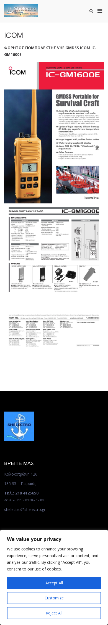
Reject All (54, 613)
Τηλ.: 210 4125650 (21, 493)
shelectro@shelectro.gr (24, 509)
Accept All (54, 582)
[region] (54, 577)
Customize (54, 598)
